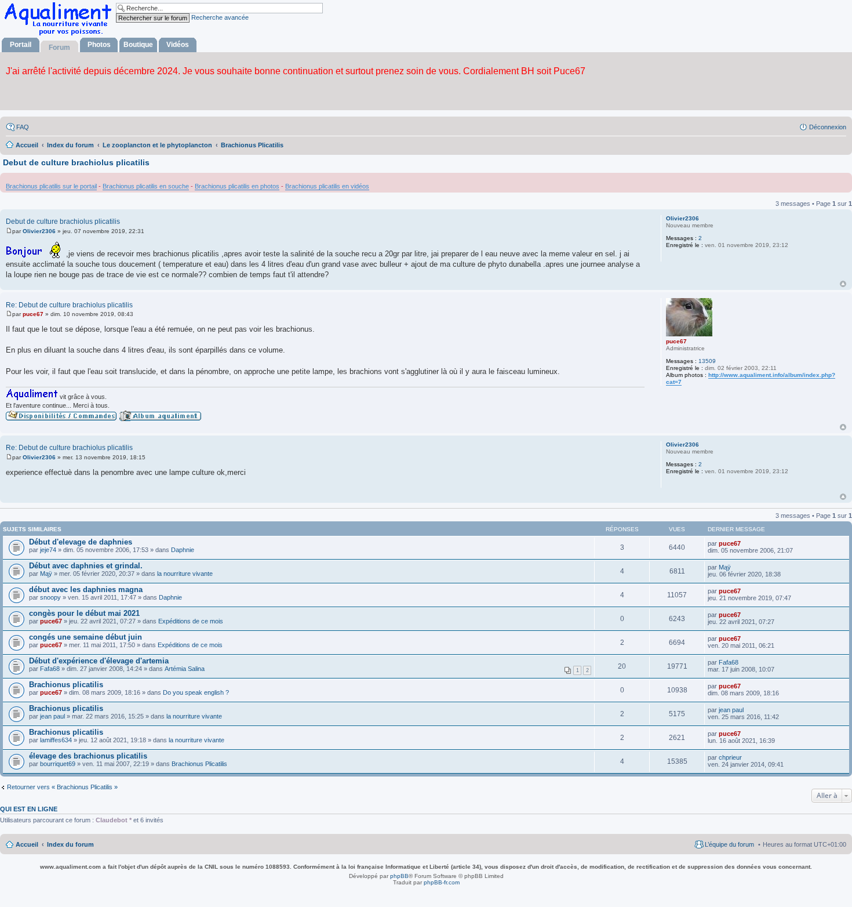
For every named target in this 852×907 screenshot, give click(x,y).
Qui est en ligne (28, 809)
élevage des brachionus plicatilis (88, 756)
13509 (707, 361)
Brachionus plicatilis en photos (237, 186)
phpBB (399, 876)
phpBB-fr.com (442, 882)
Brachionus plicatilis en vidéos (327, 186)
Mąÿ (46, 573)
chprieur (730, 757)
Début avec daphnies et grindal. (86, 565)
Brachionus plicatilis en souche (146, 186)
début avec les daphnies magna (86, 589)
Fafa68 (50, 668)
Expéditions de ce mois (190, 621)
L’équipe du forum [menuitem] (729, 844)
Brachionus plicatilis (66, 684)
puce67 (676, 341)
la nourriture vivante (185, 573)
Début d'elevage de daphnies (80, 542)
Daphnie (182, 549)
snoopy (50, 597)
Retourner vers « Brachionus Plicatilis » (62, 786)
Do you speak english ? (196, 692)
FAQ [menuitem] (22, 127)
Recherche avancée (220, 17)
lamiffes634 (56, 740)
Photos (99, 45)
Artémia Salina (185, 668)
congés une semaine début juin (85, 637)
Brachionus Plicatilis (199, 763)
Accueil (27, 844)
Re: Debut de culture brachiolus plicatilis (69, 305)
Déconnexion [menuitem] (827, 127)
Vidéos (177, 45)
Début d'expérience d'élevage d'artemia (99, 660)
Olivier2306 (682, 218)
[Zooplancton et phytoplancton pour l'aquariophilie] (60, 35)
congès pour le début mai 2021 (84, 613)
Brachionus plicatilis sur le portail (51, 186)
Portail (20, 45)
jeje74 (48, 549)
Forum (59, 47)
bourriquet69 (57, 763)
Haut (843, 284)
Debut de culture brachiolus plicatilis (76, 162)
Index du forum (70, 844)
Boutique (138, 45)
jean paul (52, 716)
